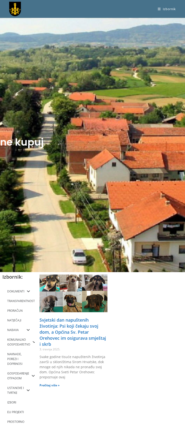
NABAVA (13, 330)
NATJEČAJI (14, 320)
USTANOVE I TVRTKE (15, 390)
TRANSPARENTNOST (21, 301)
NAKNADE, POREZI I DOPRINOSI (14, 359)
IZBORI (11, 402)
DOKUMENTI (15, 291)
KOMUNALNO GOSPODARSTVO (18, 342)
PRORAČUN (15, 311)
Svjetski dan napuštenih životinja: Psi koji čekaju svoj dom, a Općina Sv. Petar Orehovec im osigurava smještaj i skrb (73, 332)
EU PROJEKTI (15, 412)
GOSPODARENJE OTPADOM (18, 375)
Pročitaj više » (49, 385)
